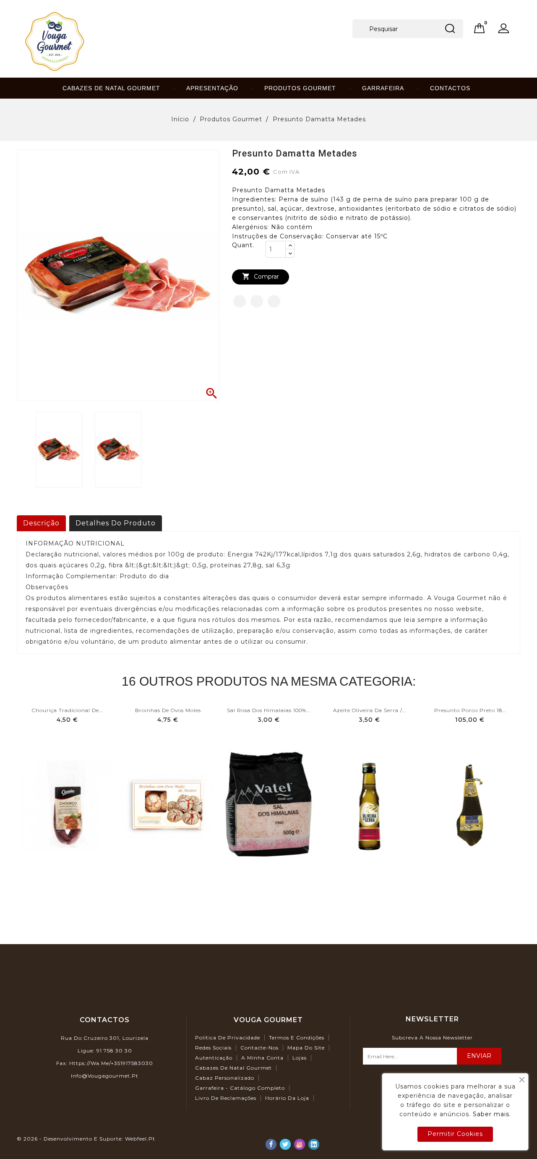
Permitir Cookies (455, 1134)
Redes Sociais (213, 1047)
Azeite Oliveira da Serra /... (369, 710)
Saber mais (491, 1114)
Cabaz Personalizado (224, 1078)
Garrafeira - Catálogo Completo (240, 1088)
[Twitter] (285, 1144)
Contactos (450, 88)
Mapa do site (306, 1047)
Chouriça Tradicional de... (67, 710)
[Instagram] (299, 1144)
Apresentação (212, 88)
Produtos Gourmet (300, 88)
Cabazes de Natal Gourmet (111, 88)
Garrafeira (383, 88)
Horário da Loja (287, 1098)
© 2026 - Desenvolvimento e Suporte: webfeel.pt (86, 1139)
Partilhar (239, 301)
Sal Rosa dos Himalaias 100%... (268, 710)
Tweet (256, 301)
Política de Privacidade (227, 1037)
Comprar (260, 276)
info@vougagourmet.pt (104, 1076)
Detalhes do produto (116, 523)
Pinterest (274, 301)
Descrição (41, 523)
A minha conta (262, 1058)
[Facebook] (271, 1144)
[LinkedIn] (313, 1144)
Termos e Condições (296, 1037)
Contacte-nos (259, 1047)
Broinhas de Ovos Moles (168, 710)
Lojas (299, 1058)
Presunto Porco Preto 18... (470, 710)
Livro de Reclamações (225, 1098)
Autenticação (213, 1058)
